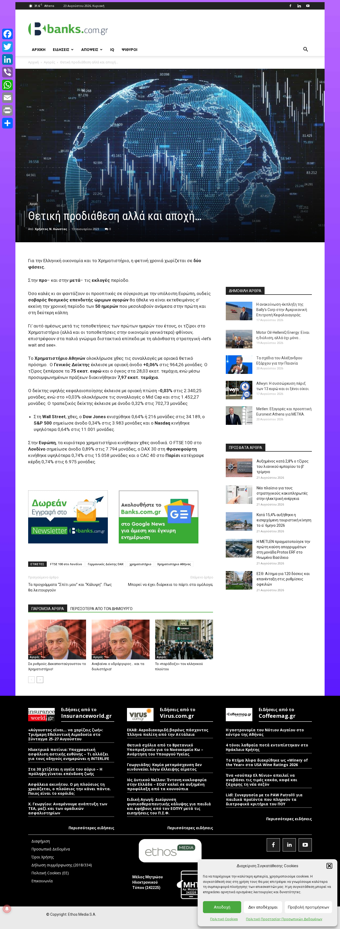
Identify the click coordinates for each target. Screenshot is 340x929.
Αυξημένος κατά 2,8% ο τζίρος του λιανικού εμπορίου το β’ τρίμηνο (283, 466)
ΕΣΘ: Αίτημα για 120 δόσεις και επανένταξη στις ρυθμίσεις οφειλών (283, 579)
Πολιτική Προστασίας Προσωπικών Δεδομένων (284, 919)
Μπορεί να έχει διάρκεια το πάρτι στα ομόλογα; (170, 584)
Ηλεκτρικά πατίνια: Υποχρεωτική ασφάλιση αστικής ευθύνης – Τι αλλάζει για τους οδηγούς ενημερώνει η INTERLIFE (68, 754)
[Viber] (7, 72)
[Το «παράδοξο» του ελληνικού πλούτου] (184, 639)
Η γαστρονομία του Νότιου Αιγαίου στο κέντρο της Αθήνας (265, 732)
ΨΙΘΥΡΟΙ (129, 49)
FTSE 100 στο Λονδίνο (66, 564)
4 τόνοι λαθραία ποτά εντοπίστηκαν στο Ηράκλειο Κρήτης (267, 747)
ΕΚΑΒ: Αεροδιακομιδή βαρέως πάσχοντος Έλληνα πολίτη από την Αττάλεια (167, 732)
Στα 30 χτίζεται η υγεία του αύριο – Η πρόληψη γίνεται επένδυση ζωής (65, 771)
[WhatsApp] (7, 85)
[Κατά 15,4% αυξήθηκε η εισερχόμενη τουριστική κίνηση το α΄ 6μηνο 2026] (239, 521)
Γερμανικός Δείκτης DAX (106, 564)
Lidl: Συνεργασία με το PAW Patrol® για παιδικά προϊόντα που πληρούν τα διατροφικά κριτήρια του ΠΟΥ (264, 799)
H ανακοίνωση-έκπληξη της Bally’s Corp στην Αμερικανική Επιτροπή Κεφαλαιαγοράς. (281, 309)
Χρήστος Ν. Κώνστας (51, 229)
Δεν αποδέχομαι (263, 907)
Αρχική (33, 62)
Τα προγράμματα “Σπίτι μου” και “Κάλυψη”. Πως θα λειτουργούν (70, 587)
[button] (329, 865)
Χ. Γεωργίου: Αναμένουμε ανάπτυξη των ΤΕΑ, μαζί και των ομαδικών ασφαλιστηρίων (67, 808)
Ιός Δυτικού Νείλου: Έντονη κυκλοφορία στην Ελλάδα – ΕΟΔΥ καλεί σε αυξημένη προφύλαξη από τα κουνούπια (167, 784)
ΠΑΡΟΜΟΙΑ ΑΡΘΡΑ (47, 609)
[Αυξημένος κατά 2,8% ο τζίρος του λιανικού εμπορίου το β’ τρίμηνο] (239, 468)
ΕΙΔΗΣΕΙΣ (61, 49)
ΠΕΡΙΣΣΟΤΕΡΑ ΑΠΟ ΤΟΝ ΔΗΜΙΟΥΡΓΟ (101, 609)
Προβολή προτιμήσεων (308, 907)
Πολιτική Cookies (224, 919)
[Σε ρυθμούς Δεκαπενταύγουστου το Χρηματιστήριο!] (57, 639)
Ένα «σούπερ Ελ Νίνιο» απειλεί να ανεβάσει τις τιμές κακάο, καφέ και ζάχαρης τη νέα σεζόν (261, 780)
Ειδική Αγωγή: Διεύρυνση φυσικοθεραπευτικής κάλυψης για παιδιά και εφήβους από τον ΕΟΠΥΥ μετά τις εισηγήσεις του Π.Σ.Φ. (169, 806)
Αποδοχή (222, 907)
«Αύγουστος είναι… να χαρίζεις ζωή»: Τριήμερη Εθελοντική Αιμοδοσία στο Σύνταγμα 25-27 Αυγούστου (65, 734)
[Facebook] (290, 6)
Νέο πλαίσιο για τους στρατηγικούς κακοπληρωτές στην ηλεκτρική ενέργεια (282, 493)
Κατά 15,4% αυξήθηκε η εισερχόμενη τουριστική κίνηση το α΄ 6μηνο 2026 (284, 520)
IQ (112, 49)
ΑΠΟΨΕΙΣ (89, 49)
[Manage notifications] (7, 909)
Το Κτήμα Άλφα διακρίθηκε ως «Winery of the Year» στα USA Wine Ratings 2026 (267, 762)
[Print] (7, 110)
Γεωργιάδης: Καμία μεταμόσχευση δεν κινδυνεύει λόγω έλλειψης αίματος (164, 767)
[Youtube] (308, 6)
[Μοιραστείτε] (7, 123)
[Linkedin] (299, 6)
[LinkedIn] (7, 59)
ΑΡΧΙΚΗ (38, 49)
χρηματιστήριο (140, 564)
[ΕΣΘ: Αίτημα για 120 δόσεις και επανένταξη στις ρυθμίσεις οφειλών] (239, 580)
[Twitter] (7, 46)
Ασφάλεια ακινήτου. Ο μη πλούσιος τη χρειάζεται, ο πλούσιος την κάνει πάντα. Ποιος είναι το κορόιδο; (69, 789)
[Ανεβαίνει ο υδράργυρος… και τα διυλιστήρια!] (121, 639)
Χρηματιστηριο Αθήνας (174, 564)
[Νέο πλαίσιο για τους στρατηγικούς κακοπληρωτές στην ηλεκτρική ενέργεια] (239, 494)
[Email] (7, 97)
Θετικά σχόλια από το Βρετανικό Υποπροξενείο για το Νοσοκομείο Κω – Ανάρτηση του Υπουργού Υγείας (165, 749)
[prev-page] (31, 679)
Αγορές (49, 62)
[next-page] (40, 679)
